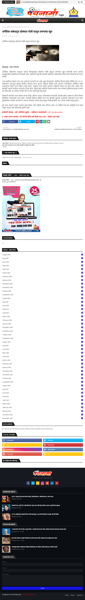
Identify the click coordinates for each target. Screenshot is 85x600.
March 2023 (43, 404)
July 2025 (43, 302)
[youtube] (22, 454)
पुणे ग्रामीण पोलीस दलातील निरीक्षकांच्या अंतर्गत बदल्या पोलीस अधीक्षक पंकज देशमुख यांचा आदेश (34, 538)
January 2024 (43, 367)
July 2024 (43, 345)
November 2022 (42, 418)
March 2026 (43, 273)
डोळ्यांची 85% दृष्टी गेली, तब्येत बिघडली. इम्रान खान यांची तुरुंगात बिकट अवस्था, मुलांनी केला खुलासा (36, 505)
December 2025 (43, 284)
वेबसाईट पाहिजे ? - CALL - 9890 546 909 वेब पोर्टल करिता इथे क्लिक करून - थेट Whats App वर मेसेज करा (21, 181)
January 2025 (43, 324)
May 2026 (43, 265)
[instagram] (22, 449)
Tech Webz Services (28, 594)
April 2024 (43, 356)
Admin (5, 36)
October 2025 (43, 291)
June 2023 (43, 393)
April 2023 (43, 400)
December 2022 (43, 415)
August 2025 (43, 298)
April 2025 (43, 313)
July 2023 (43, 389)
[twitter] (63, 440)
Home (4, 27)
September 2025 (43, 295)
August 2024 (43, 342)
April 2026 (43, 269)
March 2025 (43, 316)
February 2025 (43, 320)
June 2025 (43, 305)
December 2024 (43, 327)
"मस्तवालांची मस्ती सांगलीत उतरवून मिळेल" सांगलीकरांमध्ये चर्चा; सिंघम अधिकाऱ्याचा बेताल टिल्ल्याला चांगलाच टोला (39, 529)
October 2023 (43, 378)
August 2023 (43, 385)
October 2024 (43, 335)
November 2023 (43, 375)
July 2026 (43, 258)
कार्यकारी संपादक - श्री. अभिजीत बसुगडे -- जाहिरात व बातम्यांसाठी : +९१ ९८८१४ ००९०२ (32, 112)
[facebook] (22, 440)
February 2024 (43, 364)
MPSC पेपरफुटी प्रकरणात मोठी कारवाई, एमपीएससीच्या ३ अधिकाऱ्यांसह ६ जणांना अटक (32, 496)
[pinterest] (63, 445)
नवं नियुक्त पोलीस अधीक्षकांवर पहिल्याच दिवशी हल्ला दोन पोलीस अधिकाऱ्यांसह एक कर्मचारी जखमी (34, 547)
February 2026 (43, 276)
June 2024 (43, 349)
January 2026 (43, 280)
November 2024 (43, 331)
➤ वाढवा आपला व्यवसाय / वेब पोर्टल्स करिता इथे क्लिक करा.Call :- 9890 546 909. (31, 116)
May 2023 (43, 396)
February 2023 (43, 407)
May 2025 (43, 309)
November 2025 (43, 287)
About (72, 595)
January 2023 (43, 411)
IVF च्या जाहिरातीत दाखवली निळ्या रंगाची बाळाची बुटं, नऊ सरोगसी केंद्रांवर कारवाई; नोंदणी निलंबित (44, 2)
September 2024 (43, 338)
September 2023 (43, 382)
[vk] (63, 449)
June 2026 (43, 262)
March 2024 (43, 360)
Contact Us (79, 595)
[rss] (22, 445)
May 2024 (43, 353)
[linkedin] (52, 483)
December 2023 (43, 371)
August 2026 (43, 255)
